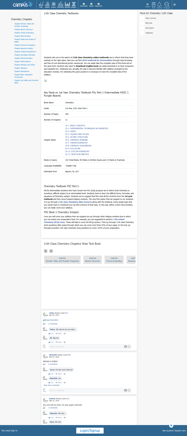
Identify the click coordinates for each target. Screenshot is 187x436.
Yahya (52, 329)
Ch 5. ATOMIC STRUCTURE (76, 137)
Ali (51, 338)
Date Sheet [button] (84, 6)
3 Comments (52, 364)
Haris (52, 422)
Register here (180, 430)
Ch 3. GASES (70, 131)
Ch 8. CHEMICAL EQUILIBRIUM (78, 145)
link (66, 313)
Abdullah (53, 378)
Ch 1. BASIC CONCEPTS (75, 125)
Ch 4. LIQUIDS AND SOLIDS (77, 134)
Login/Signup (90, 430)
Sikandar (53, 413)
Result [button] (91, 6)
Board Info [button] (98, 6)
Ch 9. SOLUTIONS (72, 148)
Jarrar (52, 370)
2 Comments (52, 324)
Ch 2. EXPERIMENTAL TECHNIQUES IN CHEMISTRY (86, 128)
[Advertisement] (89, 37)
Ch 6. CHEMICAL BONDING (76, 140)
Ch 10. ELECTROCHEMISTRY (77, 151)
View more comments (51, 385)
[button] (41, 5)
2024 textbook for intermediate (97, 60)
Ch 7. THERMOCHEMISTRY (76, 143)
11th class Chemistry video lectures (75, 202)
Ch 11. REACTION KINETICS (77, 154)
